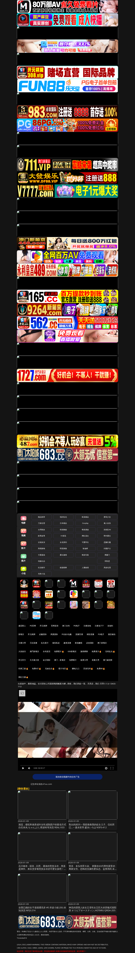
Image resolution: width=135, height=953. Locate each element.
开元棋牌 (43, 625)
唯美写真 (85, 555)
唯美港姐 (85, 529)
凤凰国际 (54, 634)
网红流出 (85, 536)
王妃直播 (33, 643)
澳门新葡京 (102, 643)
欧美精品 (85, 517)
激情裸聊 (84, 651)
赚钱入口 (75, 668)
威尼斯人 (22, 625)
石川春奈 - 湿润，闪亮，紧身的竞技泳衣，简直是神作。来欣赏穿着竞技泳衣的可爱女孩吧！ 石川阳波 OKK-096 (42, 868)
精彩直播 (90, 634)
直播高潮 (79, 634)
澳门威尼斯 (107, 660)
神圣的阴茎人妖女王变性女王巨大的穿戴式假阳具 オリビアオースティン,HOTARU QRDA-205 (92, 909)
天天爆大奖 (34, 660)
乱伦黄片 (45, 643)
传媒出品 (41, 561)
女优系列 (63, 542)
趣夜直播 (67, 643)
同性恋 (107, 561)
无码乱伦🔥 (110, 651)
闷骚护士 (107, 548)
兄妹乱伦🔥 (50, 668)
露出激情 (63, 555)
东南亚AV (107, 529)
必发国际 (90, 643)
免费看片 (73, 660)
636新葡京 (72, 651)
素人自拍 (107, 523)
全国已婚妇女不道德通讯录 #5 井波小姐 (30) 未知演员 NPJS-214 (42, 909)
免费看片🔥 (59, 651)
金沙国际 (46, 660)
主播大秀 (22, 643)
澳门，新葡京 (59, 660)
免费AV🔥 (101, 668)
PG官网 (33, 625)
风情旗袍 (41, 548)
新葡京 (21, 634)
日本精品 (63, 523)
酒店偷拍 (111, 634)
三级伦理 (41, 523)
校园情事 (63, 567)
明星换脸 (63, 548)
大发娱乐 (22, 651)
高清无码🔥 (88, 668)
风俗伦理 (107, 567)
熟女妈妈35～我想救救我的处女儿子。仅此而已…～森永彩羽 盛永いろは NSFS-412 (92, 826)
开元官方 (22, 660)
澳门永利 (66, 625)
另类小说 (41, 574)
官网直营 (55, 625)
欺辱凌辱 (41, 536)
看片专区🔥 (63, 668)
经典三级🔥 (23, 668)
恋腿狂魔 (107, 542)
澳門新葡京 (34, 651)
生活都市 (41, 567)
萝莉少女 (107, 517)
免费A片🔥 (36, 668)
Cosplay (85, 523)
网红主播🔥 (23, 677)
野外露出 (107, 536)
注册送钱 (87, 625)
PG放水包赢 (67, 634)
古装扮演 (41, 542)
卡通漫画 (41, 555)
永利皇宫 (46, 651)
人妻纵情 (85, 567)
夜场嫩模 (78, 643)
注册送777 (99, 625)
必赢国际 (43, 634)
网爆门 (107, 555)
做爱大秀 (84, 660)
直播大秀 (95, 660)
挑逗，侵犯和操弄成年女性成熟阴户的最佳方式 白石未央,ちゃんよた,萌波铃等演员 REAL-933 (42, 826)
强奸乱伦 (63, 517)
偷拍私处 (56, 643)
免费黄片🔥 (96, 651)
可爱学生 (85, 542)
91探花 (63, 536)
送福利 (110, 625)
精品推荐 (41, 517)
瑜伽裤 (85, 548)
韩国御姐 (63, 529)
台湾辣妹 (41, 529)
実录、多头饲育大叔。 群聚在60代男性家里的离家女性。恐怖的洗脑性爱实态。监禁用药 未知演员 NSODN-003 (92, 868)
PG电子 (77, 625)
